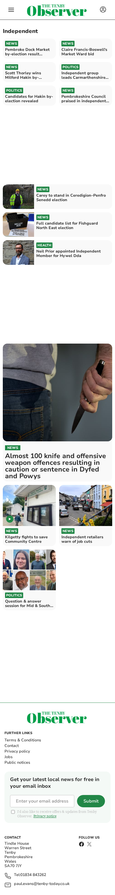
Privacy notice (44, 816)
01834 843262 (33, 875)
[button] (11, 9)
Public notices (17, 762)
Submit (91, 801)
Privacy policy (17, 751)
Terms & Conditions (22, 740)
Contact (11, 745)
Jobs (8, 757)
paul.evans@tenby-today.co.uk (42, 884)
